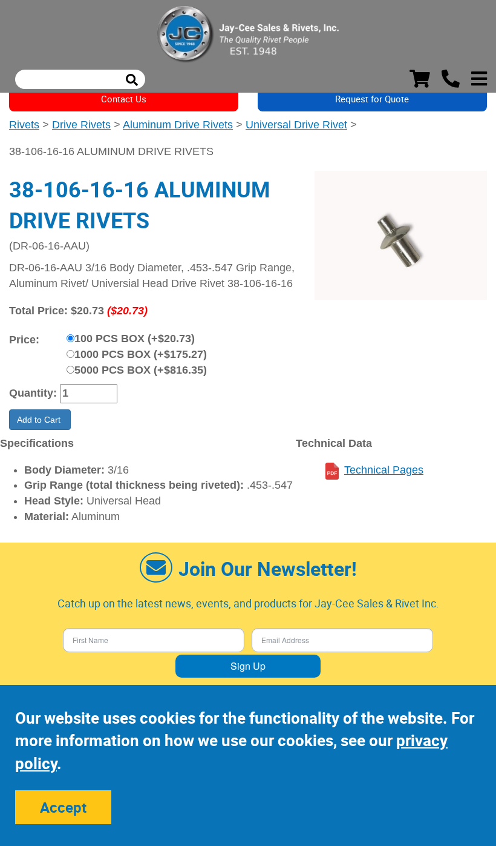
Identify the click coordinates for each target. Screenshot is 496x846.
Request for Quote (372, 99)
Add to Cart (40, 420)
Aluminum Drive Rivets (178, 125)
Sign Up (248, 666)
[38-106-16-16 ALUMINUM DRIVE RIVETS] (401, 235)
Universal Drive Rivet (296, 125)
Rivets (24, 125)
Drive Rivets (81, 125)
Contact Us (123, 99)
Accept (63, 807)
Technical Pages (383, 470)
